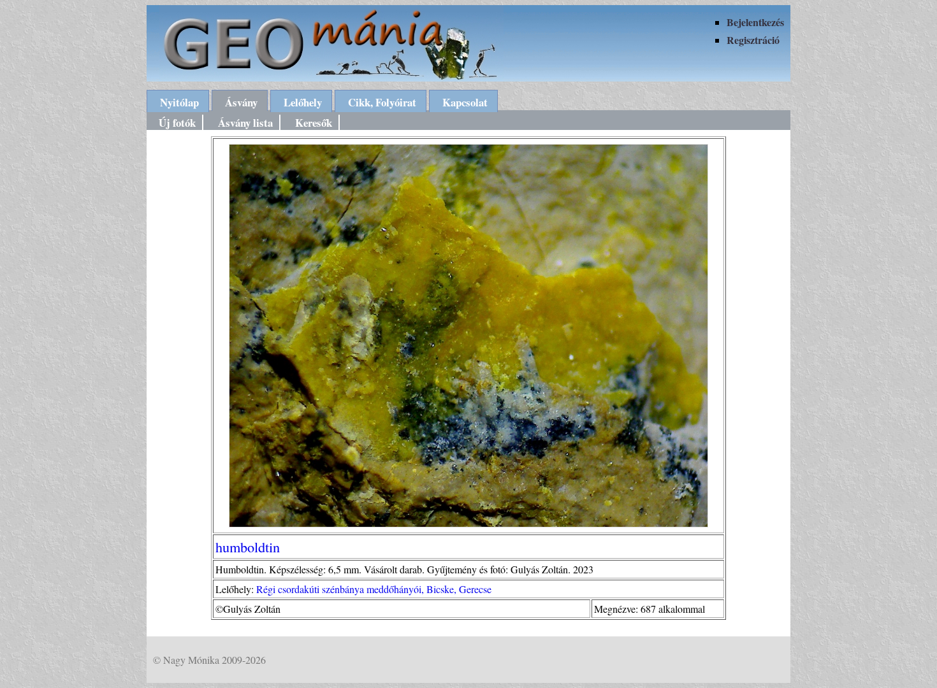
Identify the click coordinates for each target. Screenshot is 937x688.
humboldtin (247, 546)
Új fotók (177, 123)
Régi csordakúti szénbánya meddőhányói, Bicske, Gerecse (373, 589)
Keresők (313, 123)
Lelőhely (303, 102)
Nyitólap (179, 102)
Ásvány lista (245, 123)
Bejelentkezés (755, 22)
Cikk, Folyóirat (382, 102)
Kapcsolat (465, 102)
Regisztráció (753, 39)
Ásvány (241, 102)
